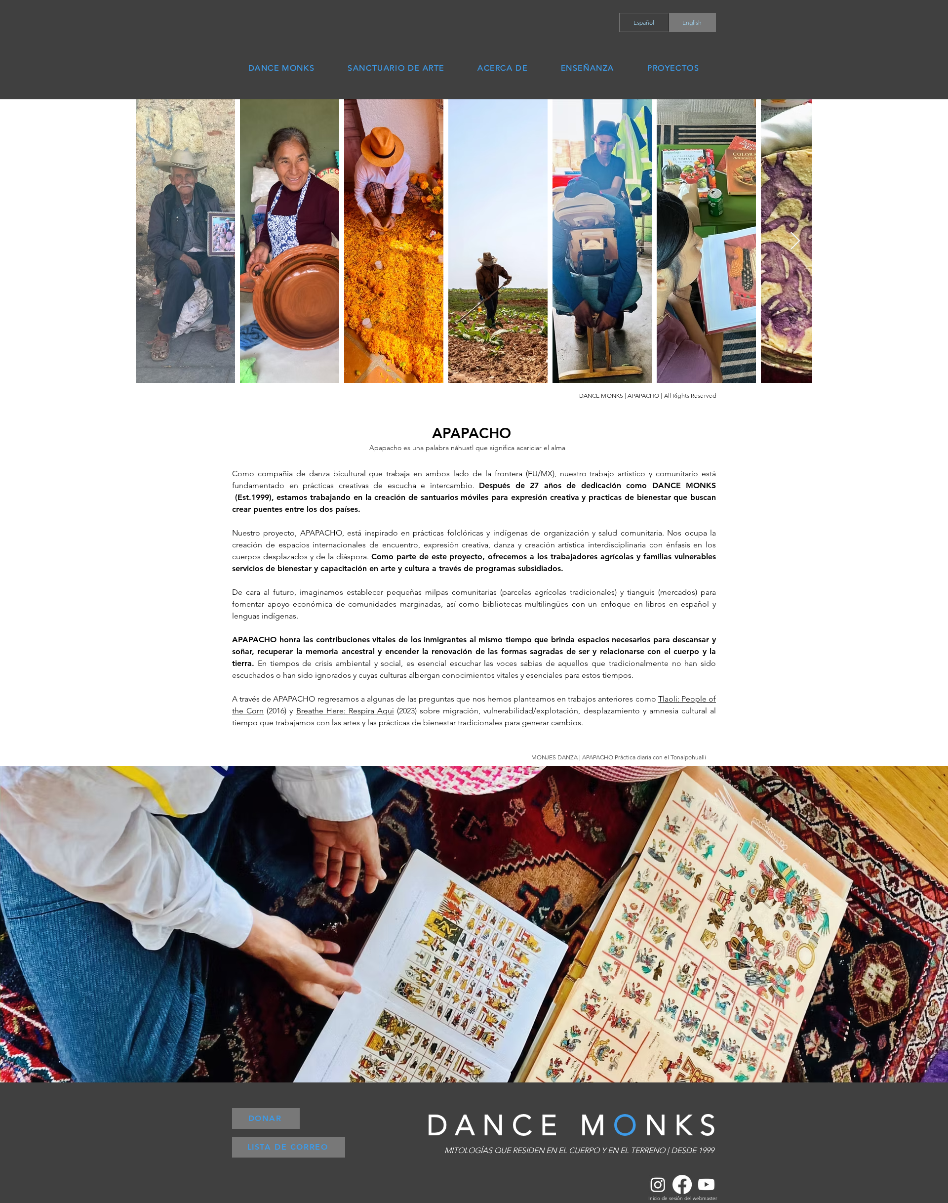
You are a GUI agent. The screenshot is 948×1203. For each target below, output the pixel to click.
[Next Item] (795, 241)
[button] (587, 68)
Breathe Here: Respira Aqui (345, 710)
